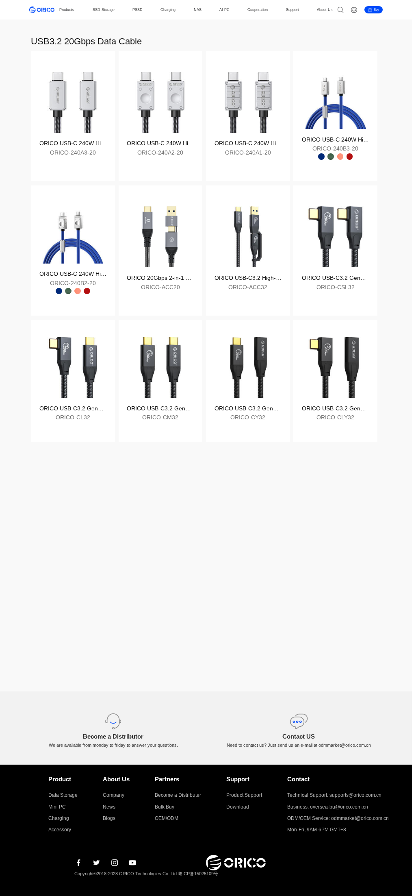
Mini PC (57, 807)
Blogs (109, 818)
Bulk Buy (164, 807)
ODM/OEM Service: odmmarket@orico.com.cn (338, 818)
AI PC (224, 10)
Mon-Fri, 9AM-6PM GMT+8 (316, 830)
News (109, 807)
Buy (376, 9)
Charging (168, 10)
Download (237, 807)
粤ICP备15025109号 (198, 873)
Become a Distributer (178, 795)
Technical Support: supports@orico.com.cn (334, 795)
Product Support (244, 795)
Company (113, 795)
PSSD (137, 10)
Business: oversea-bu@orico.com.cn (327, 807)
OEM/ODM (166, 818)
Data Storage (63, 795)
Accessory (59, 830)
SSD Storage (104, 10)
